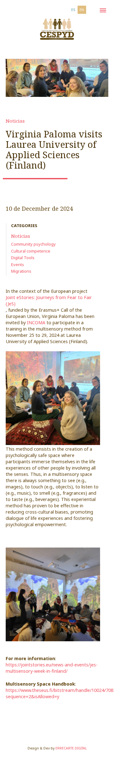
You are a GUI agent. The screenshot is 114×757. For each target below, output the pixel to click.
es (73, 9)
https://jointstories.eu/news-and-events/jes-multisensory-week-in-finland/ (52, 668)
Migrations (21, 271)
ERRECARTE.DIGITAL (71, 748)
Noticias (15, 121)
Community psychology (33, 244)
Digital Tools (23, 257)
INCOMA (36, 323)
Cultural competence (30, 251)
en (81, 9)
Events (17, 264)
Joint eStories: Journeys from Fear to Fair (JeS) (49, 300)
